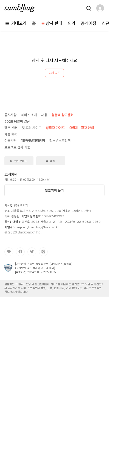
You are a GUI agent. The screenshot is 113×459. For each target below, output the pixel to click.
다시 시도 (54, 73)
